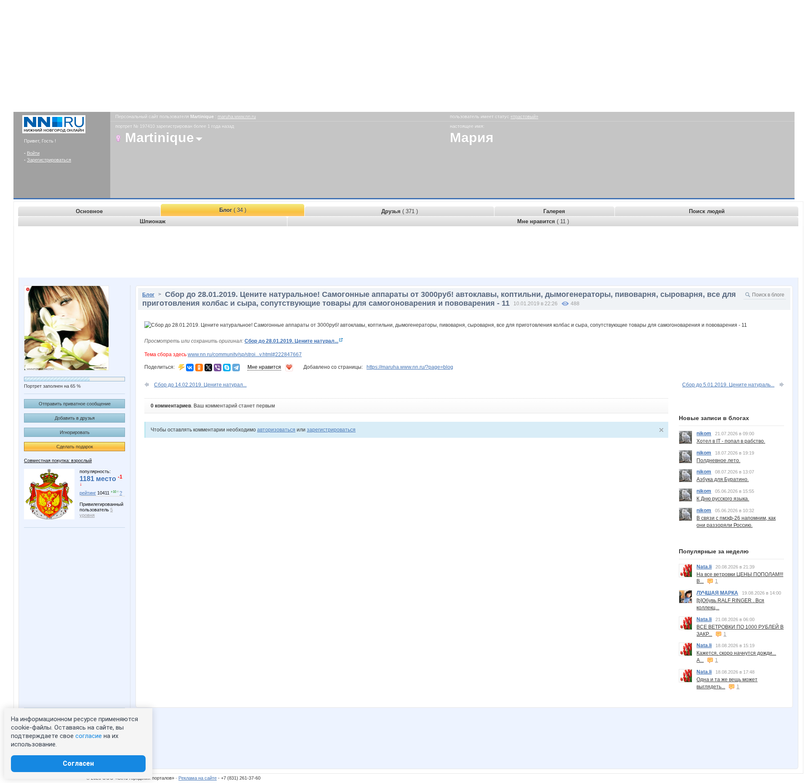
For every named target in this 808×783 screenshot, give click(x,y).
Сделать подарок (74, 446)
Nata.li (704, 567)
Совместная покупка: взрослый (58, 460)
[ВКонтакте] (190, 367)
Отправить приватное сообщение (75, 403)
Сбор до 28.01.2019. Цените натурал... (291, 341)
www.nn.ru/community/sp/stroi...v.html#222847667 (245, 354)
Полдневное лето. (718, 460)
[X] (208, 367)
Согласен (78, 763)
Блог (148, 295)
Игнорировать (75, 432)
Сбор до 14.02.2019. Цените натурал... (200, 385)
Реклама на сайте (197, 777)
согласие (88, 736)
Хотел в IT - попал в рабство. (730, 441)
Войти (33, 153)
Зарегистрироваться (49, 159)
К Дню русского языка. (722, 499)
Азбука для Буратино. (722, 479)
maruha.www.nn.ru (237, 116)
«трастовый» (524, 116)
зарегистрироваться (331, 430)
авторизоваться (276, 430)
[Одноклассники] (199, 367)
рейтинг (88, 492)
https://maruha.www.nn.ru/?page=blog (410, 367)
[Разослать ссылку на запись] (181, 367)
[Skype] (227, 367)
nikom (703, 433)
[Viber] (217, 367)
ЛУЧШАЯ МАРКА (717, 593)
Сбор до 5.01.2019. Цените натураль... (728, 385)
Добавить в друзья (75, 418)
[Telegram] (236, 367)
